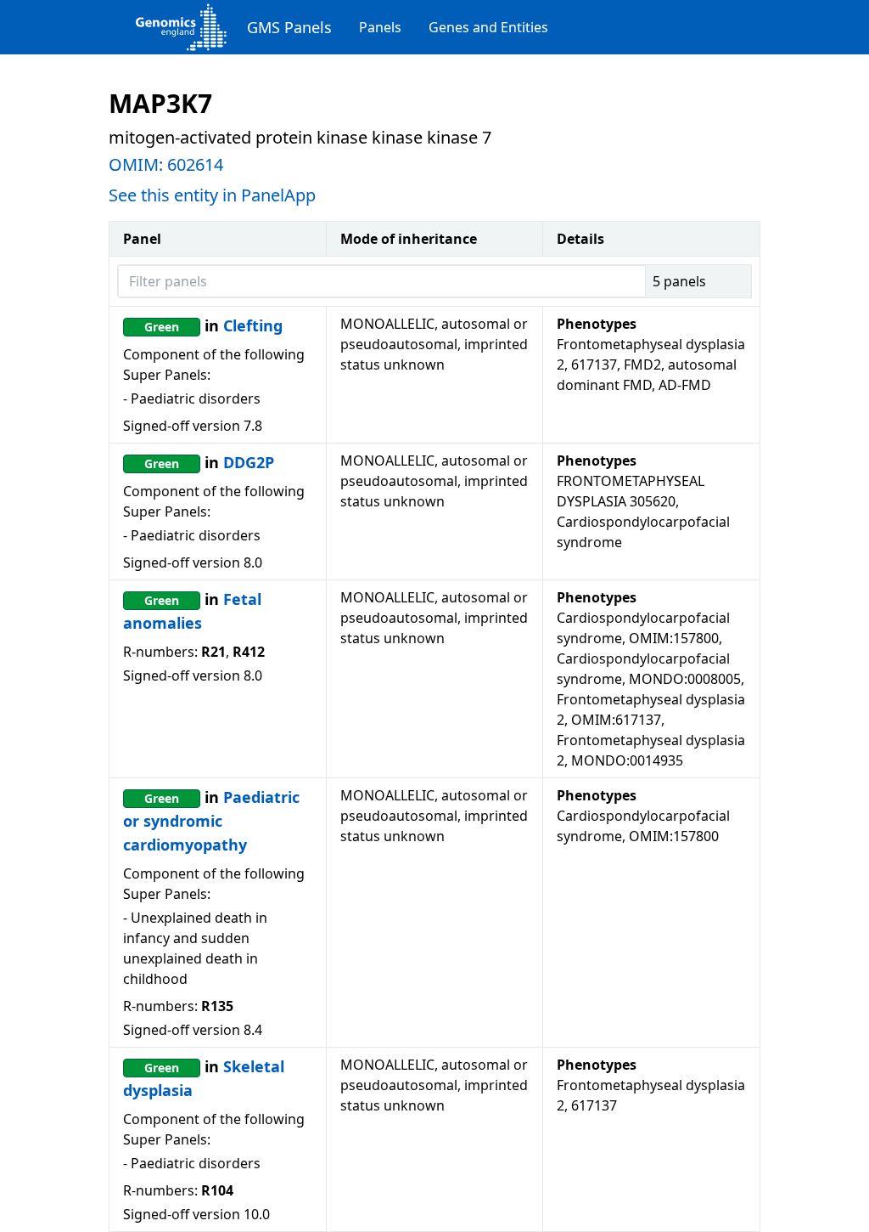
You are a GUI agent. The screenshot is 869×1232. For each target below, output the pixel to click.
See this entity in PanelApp (212, 195)
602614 (195, 164)
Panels (380, 27)
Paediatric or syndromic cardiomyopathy (211, 821)
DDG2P (248, 462)
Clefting (253, 325)
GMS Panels (289, 27)
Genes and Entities (488, 27)
